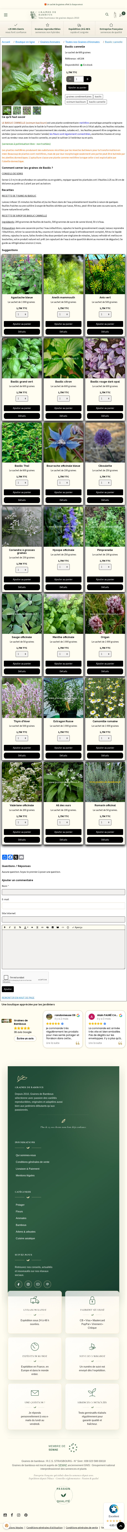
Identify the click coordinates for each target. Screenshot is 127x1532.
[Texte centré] (37, 927)
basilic (98, 96)
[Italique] (9, 927)
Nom (4, 886)
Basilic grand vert (22, 381)
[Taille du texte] (20, 927)
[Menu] (5, 14)
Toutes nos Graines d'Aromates (82, 42)
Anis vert (105, 297)
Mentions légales (25, 1175)
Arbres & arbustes (25, 1231)
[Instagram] (28, 1284)
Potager (20, 1205)
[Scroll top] (121, 1526)
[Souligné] (15, 927)
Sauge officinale (22, 637)
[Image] (52, 927)
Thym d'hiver (22, 721)
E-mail (5, 899)
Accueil (6, 42)
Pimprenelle (105, 550)
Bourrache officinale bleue (63, 465)
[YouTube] (38, 1284)
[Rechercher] (107, 14)
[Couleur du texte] (26, 927)
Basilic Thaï (22, 465)
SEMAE (62, 1465)
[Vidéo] (57, 927)
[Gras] (4, 927)
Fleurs (19, 1211)
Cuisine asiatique (25, 1238)
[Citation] (32, 927)
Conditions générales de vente (32, 1162)
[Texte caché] (47, 927)
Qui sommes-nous (26, 1155)
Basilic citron (63, 381)
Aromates (21, 1218)
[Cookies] (6, 1525)
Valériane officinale (22, 805)
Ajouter (8, 989)
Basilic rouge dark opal (105, 381)
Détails (22, 331)
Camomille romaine (105, 721)
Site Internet (9, 913)
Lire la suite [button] (52, 1043)
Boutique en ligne (25, 42)
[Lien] (42, 927)
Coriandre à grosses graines (22, 551)
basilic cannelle (97, 102)
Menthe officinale (63, 637)
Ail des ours (63, 805)
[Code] (63, 927)
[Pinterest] (47, 1284)
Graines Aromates (50, 42)
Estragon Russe (63, 721)
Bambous (21, 1225)
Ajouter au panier (77, 87)
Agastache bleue (22, 297)
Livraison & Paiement (27, 1168)
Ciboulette (105, 465)
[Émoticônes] (68, 927)
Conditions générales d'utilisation (44, 1527)
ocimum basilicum (76, 102)
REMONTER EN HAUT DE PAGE (18, 997)
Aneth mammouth (63, 297)
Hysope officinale (63, 550)
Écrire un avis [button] (25, 1038)
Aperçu (78, 927)
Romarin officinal (105, 805)
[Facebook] (18, 1284)
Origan (105, 637)
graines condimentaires (79, 96)
